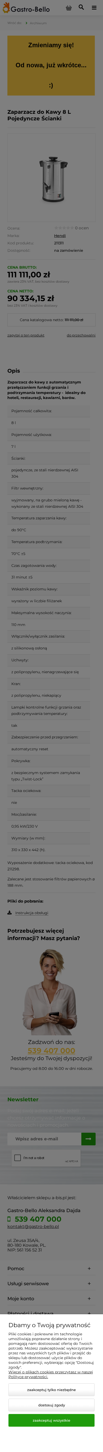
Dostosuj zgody (51, 1405)
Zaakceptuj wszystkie (51, 1420)
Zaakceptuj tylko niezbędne (51, 1390)
